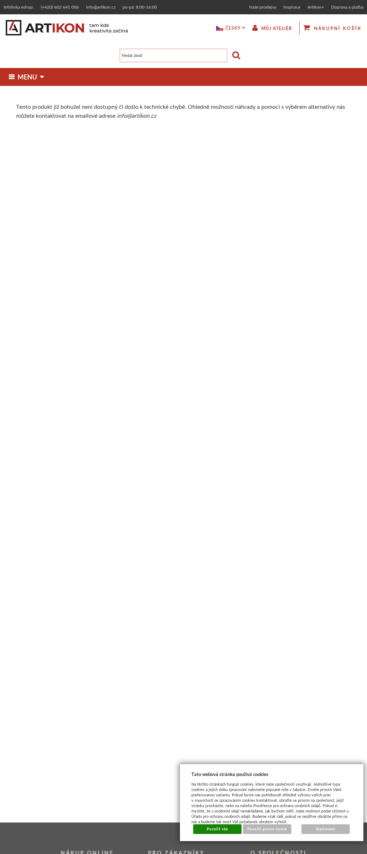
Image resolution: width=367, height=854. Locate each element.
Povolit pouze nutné (267, 829)
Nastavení (325, 829)
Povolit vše (217, 829)
